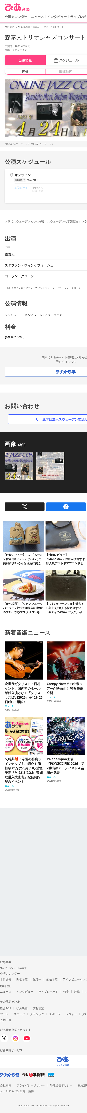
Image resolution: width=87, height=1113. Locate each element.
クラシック (37, 1014)
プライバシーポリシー (30, 1085)
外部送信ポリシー (61, 1085)
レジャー (71, 1014)
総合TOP (5, 1008)
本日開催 (5, 979)
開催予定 (22, 979)
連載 (77, 991)
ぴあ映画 (22, 1008)
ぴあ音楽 (25, 26)
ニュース (37, 16)
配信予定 (52, 979)
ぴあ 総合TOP (12, 26)
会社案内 (5, 1085)
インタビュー (57, 16)
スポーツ (54, 1014)
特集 (66, 991)
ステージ (19, 1014)
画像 (25, 71)
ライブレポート (48, 991)
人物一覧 (5, 1020)
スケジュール (69, 60)
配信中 (37, 979)
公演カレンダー (10, 973)
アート (4, 1014)
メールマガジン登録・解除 (17, 1091)
